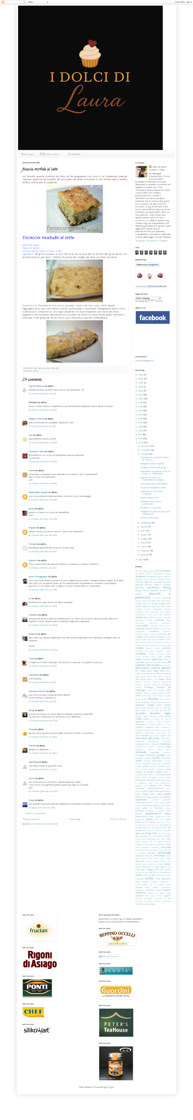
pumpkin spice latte (143, 825)
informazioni (141, 724)
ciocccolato (140, 623)
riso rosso (153, 836)
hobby (161, 716)
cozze (148, 640)
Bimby (167, 587)
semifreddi (164, 853)
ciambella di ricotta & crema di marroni (154, 458)
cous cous (140, 639)
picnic (150, 802)
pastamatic (140, 780)
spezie (168, 864)
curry (155, 662)
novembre (146, 450)
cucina (168, 654)
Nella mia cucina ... (50, 154)
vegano (156, 887)
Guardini (140, 713)
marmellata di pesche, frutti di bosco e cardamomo (155, 472)
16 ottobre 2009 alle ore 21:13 (42, 682)
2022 (141, 390)
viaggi (169, 893)
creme (139, 648)
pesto (160, 786)
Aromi (153, 579)
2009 (141, 442)
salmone (167, 842)
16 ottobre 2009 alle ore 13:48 (43, 442)
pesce (153, 785)
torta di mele (149, 875)
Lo (30, 598)
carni (162, 612)
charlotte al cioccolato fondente (151, 492)
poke (162, 805)
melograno (139, 750)
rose (158, 839)
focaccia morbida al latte (153, 487)
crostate (140, 654)
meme (159, 750)
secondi (166, 847)
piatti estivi (165, 791)
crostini (152, 654)
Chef (150, 617)
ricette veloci (158, 830)
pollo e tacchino (153, 808)
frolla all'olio (147, 696)
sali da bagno (155, 842)
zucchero (148, 898)
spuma (144, 867)
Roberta (33, 634)
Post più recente (31, 819)
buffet (157, 601)
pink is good (159, 803)
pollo (137, 808)
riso (154, 833)
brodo (144, 601)
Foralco (138, 687)
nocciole (167, 761)
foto (168, 690)
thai (157, 872)
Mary (31, 729)
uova (144, 884)
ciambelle (159, 620)
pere (146, 786)
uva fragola (159, 885)
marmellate (165, 744)
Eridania (159, 673)
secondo (151, 853)
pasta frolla (165, 774)
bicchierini (153, 587)
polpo (168, 808)
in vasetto (166, 722)
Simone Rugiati (152, 861)
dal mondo (153, 665)
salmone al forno (142, 844)
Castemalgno (140, 615)
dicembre (146, 446)
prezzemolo (139, 819)
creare (154, 640)
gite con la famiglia (163, 708)
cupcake (139, 662)
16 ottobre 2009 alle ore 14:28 (43, 499)
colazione (140, 628)
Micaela (33, 544)
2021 (140, 394)
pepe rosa (153, 783)
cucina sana (156, 657)
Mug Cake (166, 758)
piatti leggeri (156, 794)
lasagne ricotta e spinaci (152, 463)
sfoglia (162, 859)
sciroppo (155, 847)
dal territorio (165, 665)
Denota (155, 668)
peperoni (138, 786)
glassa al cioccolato (150, 710)
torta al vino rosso (149, 517)
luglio (143, 530)
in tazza (157, 722)
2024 (141, 382)
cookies (168, 637)
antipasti (140, 576)
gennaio (145, 554)
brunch (151, 601)
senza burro (140, 859)
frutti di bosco (142, 702)
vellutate (158, 890)
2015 (140, 418)
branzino (156, 598)
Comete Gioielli (152, 628)
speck (145, 864)
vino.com (159, 896)
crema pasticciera (163, 645)
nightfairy (33, 762)
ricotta (167, 830)
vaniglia (138, 887)
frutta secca (165, 699)
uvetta (168, 885)
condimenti (153, 631)
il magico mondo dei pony (153, 467)
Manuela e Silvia (36, 451)
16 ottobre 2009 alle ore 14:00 (43, 483)
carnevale (154, 612)
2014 (140, 422)
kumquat (164, 727)
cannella (138, 609)
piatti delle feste (151, 791)
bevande (139, 588)
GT (169, 710)
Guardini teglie (160, 713)
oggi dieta (157, 764)
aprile (144, 542)
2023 (141, 386)
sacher (144, 842)
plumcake (148, 805)
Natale (138, 760)
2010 (140, 438)
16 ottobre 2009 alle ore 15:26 (43, 551)
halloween (153, 716)
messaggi (139, 755)
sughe (157, 867)
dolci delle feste (155, 670)
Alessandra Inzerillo (38, 492)
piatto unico (158, 797)
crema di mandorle (154, 642)
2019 (140, 402)
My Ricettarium (36, 386)
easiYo (137, 674)
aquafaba (139, 579)
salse (168, 844)
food (153, 685)
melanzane (161, 747)
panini (161, 766)
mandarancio (153, 741)
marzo (144, 546)
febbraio (145, 550)
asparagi (159, 579)
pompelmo (160, 811)
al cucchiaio (163, 571)
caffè (168, 604)
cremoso (148, 648)
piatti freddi (141, 794)
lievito (152, 736)
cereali (167, 614)
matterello (151, 747)
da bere (162, 662)
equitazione (150, 674)
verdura (167, 890)
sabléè (168, 839)
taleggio (142, 870)
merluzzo (167, 752)
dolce (137, 671)
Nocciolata (157, 761)
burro (149, 604)
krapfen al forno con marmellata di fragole (152, 478)
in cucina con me (159, 719)
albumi (148, 574)
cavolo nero (158, 615)
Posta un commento (35, 813)
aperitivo (167, 577)
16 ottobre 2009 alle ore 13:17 (42, 426)
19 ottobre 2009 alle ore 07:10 (43, 769)
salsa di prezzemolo (157, 844)
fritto (168, 693)
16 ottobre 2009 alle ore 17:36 (43, 589)
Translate (158, 301)
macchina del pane (147, 738)
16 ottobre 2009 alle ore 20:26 (43, 649)
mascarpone (140, 747)
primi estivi (159, 819)
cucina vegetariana (153, 659)
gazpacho (167, 702)
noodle (138, 764)
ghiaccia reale (140, 708)
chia (154, 617)
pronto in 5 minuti (163, 822)
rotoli (163, 839)
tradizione (154, 882)
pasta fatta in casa (151, 775)
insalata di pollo (163, 724)
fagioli (137, 676)
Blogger (110, 1087)
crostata (166, 648)
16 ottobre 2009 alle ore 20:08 (43, 625)
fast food (140, 679)
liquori (163, 735)
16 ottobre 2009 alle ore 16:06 (43, 568)
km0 (157, 727)
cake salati (160, 606)
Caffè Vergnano (142, 606)
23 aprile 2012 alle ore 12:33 (42, 807)
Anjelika (32, 527)
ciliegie (168, 620)
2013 (140, 426)
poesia (156, 805)
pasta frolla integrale (145, 777)
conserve (153, 634)
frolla (138, 695)
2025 (141, 378)
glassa (137, 710)
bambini (167, 585)
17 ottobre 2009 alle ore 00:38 (43, 720)
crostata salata (163, 651)
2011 (140, 434)
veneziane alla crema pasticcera (150, 502)
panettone (154, 766)
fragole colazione (151, 693)
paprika (160, 769)
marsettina (34, 675)
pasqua (168, 769)
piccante (155, 800)
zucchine (139, 904)
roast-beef (151, 839)
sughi (162, 867)
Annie (31, 800)
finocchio (147, 682)
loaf (169, 736)
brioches (167, 598)
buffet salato (166, 601)
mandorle (167, 741)
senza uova (153, 859)
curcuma (148, 662)
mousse (138, 758)
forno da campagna (156, 690)
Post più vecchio (118, 819)
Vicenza (139, 895)
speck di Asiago (156, 864)
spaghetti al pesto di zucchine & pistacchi (155, 512)
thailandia (163, 872)
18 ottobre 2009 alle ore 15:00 (43, 753)
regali (157, 828)
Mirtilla (32, 745)
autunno (167, 579)
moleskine (33, 614)
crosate (157, 648)
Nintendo (147, 761)
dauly (31, 710)
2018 (140, 406)
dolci (143, 670)
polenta (168, 805)
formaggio (148, 687)
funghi (152, 702)
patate (150, 780)
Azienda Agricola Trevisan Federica (153, 583)
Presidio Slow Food (163, 817)
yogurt (168, 896)
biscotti (154, 590)
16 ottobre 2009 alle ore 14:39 (43, 519)
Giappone (151, 708)
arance (146, 579)
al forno (139, 573)
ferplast (150, 679)
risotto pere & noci (149, 497)
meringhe (155, 752)
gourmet (163, 710)
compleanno (140, 631)
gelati (159, 705)
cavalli (149, 615)
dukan (168, 671)
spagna (138, 864)
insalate (139, 727)
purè (154, 825)
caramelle (139, 612)
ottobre (145, 454)
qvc (157, 825)
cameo (168, 606)
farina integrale (164, 676)
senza (168, 856)
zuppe (152, 904)
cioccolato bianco (157, 626)
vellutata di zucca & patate (153, 483)
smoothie (162, 861)
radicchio (146, 828)
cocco (168, 626)
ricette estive (147, 830)
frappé (161, 693)
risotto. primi (140, 839)
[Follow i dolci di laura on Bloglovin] (147, 266)
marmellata (154, 744)
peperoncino (166, 783)
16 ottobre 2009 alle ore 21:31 (42, 701)
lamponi (147, 730)
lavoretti (146, 733)
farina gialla (152, 676)
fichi (155, 679)
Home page (27, 154)
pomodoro (150, 811)
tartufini (145, 872)
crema (161, 639)
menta (168, 750)
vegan (147, 887)
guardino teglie (141, 716)
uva (150, 885)
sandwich (146, 847)
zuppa (146, 904)
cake (153, 606)
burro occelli (158, 603)
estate (167, 673)
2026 (141, 374)
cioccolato (141, 625)
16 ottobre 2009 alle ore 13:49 (43, 461)
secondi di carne (142, 850)
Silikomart (139, 861)
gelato (168, 705)
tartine (138, 872)
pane (145, 766)
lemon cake (155, 733)
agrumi (152, 571)
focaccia (156, 682)
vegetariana (166, 887)
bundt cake (140, 604)
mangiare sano (142, 744)
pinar (31, 508)
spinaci (138, 867)
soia (169, 861)
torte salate (141, 882)
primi (149, 819)
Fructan (167, 696)
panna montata (148, 769)
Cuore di (167, 659)
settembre (146, 522)
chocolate (167, 617)
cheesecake (141, 617)
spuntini (151, 867)
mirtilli (168, 755)
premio (138, 814)
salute (137, 847)
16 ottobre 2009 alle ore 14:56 (43, 535)
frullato (144, 699)
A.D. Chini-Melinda (142, 571)
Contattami (74, 154)
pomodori (139, 811)
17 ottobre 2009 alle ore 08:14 (43, 737)
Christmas (139, 620)
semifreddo (159, 855)
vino (152, 896)
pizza (168, 802)
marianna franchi (37, 691)
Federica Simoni (36, 418)
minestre (161, 755)
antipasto (151, 576)
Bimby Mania (142, 590)
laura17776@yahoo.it (144, 360)
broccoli (138, 601)
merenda (140, 752)
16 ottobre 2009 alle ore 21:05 (43, 666)
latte (153, 730)
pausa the (159, 780)
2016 (140, 414)
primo (153, 822)
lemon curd (166, 733)
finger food (165, 679)
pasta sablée (165, 777)
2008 (141, 559)
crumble (160, 654)
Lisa (30, 435)
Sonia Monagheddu (38, 576)
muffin (156, 758)
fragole (138, 693)
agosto (144, 526)
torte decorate (163, 879)
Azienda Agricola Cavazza (148, 582)
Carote (168, 612)
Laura (31, 778)
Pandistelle (166, 764)
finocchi (138, 682)
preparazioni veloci (144, 816)
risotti (160, 836)
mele (168, 746)
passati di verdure (145, 772)
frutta (153, 699)
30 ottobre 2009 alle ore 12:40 (43, 791)
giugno (144, 534)
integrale (149, 727)
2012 (140, 430)
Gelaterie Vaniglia (144, 705)
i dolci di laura (44, 368)
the (169, 872)
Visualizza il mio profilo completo (151, 240)
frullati (137, 699)
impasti (146, 719)
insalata (151, 724)
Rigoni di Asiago (143, 833)
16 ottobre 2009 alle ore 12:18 (42, 393)
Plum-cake (139, 805)
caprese (167, 609)
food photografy (164, 685)
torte (35, 371)
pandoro (138, 766)
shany (168, 859)
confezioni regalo (142, 634)
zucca (138, 898)
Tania (31, 658)
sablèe (137, 842)
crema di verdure (148, 645)
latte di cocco (161, 730)
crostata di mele (144, 651)
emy (143, 674)
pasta (159, 772)
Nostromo (146, 764)
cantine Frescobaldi (153, 609)
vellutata (150, 890)
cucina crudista (142, 657)
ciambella (148, 620)
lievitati (145, 735)
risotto (167, 836)
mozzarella (147, 758)
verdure (140, 893)
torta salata (161, 875)
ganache (159, 702)
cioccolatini (166, 623)
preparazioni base (158, 813)
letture (137, 736)
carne (146, 612)
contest (151, 637)
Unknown (33, 560)
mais (162, 738)
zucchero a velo (163, 899)
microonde (150, 755)
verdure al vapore (156, 893)
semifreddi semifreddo (144, 856)
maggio (144, 538)
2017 (140, 410)
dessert (166, 668)
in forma (149, 722)
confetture (166, 631)
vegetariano (140, 890)
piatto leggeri (147, 797)
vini (146, 896)
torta (138, 875)
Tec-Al (152, 872)
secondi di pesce (157, 850)
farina (143, 676)
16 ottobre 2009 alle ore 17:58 (43, 606)
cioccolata (153, 623)
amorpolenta (158, 574)
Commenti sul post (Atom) (45, 824)
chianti (159, 617)
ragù (153, 828)
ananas (168, 574)
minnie (32, 470)
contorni (160, 636)
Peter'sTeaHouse (155, 788)
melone (150, 750)
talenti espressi (165, 870)
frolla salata (158, 696)
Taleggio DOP (152, 869)
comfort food (165, 629)
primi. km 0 (145, 822)
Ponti (168, 811)
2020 (141, 398)
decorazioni (142, 668)
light (157, 736)
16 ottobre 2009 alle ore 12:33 (43, 410)
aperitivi (160, 577)
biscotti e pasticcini (153, 596)
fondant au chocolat (150, 507)
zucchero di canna (143, 901)
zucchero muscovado (162, 901)
